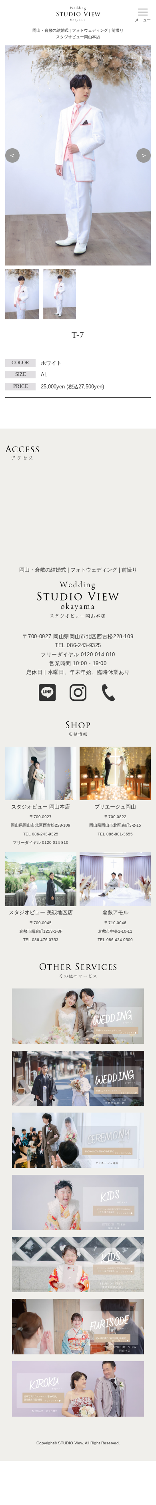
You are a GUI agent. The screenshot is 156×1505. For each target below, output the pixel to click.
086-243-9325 (84, 645)
